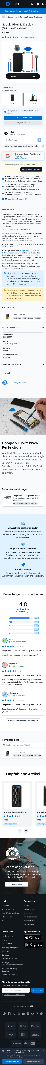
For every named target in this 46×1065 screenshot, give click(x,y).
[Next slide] (26, 830)
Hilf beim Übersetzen (21, 1006)
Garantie (5, 955)
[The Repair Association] (41, 1013)
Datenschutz (7, 943)
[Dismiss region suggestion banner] (43, 1050)
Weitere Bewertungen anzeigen (23, 720)
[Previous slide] (20, 830)
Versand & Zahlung (9, 959)
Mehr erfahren (16, 884)
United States (10, 1061)
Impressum (6, 940)
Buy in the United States (23, 118)
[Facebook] (9, 1013)
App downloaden (32, 931)
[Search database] (32, 4)
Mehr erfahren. (21, 158)
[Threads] (37, 1013)
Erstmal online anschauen (14, 995)
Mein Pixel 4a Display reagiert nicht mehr (21, 146)
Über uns (5, 905)
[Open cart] (37, 4)
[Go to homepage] (13, 4)
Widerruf (5, 951)
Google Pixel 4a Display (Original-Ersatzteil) (25, 17)
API (3, 920)
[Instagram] (18, 1013)
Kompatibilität (8, 307)
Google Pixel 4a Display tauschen (26, 496)
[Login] (43, 4)
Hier (35, 244)
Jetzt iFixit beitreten (31, 169)
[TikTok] (4, 1013)
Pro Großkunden (30, 917)
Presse (26, 905)
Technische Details (10, 327)
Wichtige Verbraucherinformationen (12, 963)
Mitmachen (28, 913)
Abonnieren (37, 990)
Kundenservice (8, 909)
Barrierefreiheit (8, 936)
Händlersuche (29, 920)
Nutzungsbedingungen (11, 947)
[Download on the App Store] (32, 937)
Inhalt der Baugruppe (11, 364)
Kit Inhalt (6, 373)
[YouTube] (23, 1013)
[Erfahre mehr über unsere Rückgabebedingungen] (26, 199)
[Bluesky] (32, 1014)
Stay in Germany (23, 123)
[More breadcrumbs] (3, 17)
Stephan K (12, 664)
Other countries (33, 1061)
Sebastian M (13, 693)
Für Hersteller (29, 924)
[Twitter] (13, 1013)
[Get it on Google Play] (33, 945)
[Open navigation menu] (2, 4)
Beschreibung (8, 209)
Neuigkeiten (29, 909)
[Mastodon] (28, 1013)
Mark (10, 639)
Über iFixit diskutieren (10, 913)
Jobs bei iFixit (7, 917)
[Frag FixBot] (39, 140)
